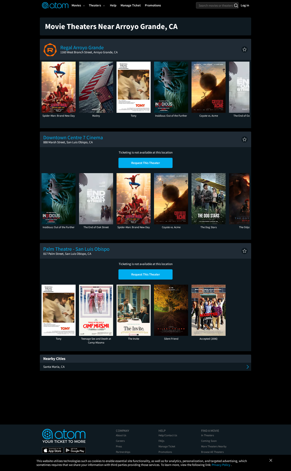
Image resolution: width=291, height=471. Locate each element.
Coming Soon (209, 441)
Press (119, 446)
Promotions (165, 452)
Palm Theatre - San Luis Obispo (76, 249)
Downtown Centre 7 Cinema (73, 137)
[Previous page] (47, 87)
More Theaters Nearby (213, 446)
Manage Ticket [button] (131, 5)
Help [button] (113, 5)
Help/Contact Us (167, 435)
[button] (244, 49)
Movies (76, 5)
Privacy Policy (221, 465)
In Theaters (207, 435)
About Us (121, 435)
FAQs (161, 441)
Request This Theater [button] (145, 163)
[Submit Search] (236, 5)
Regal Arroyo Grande (82, 47)
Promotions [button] (153, 5)
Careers (120, 441)
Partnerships (123, 452)
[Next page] (244, 87)
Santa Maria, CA (54, 367)
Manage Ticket (166, 446)
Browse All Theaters (212, 452)
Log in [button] (245, 5)
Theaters (95, 5)
